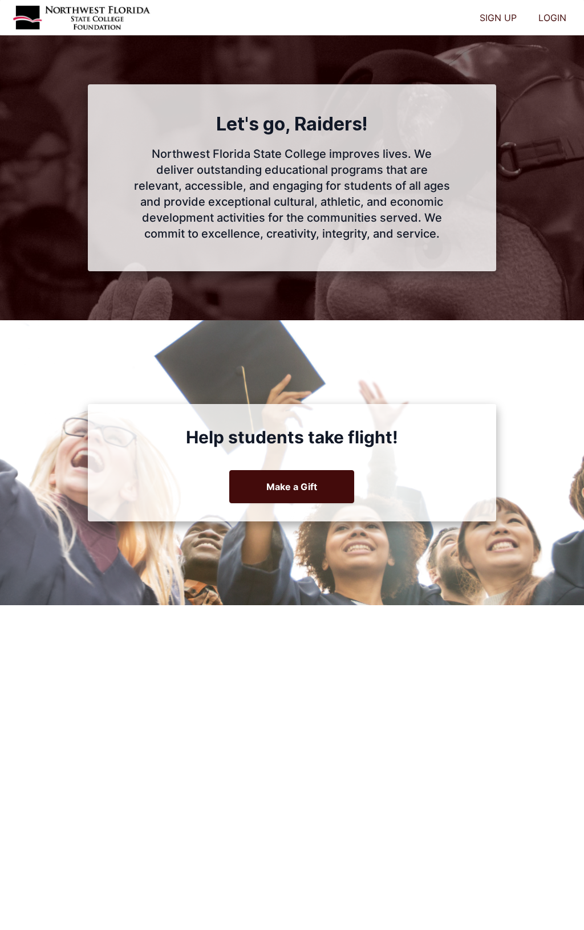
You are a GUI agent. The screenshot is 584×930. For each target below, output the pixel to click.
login (552, 17)
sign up (498, 17)
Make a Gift (291, 486)
